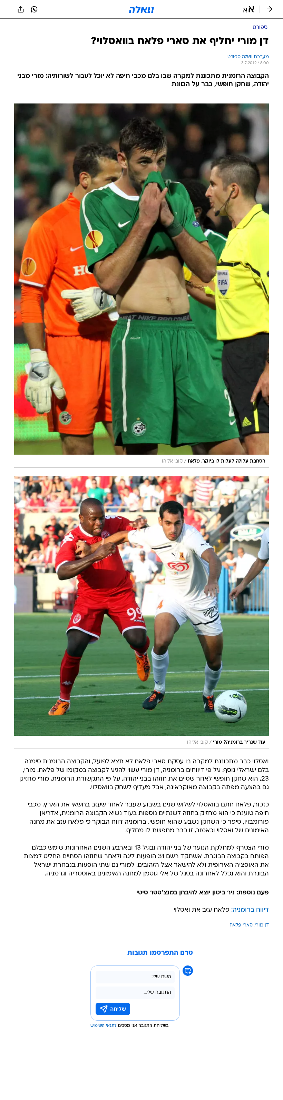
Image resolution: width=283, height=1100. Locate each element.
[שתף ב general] (21, 9)
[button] (248, 9)
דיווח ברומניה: (250, 910)
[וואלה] (141, 9)
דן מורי (262, 925)
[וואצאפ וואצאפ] (34, 9)
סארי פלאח (241, 925)
